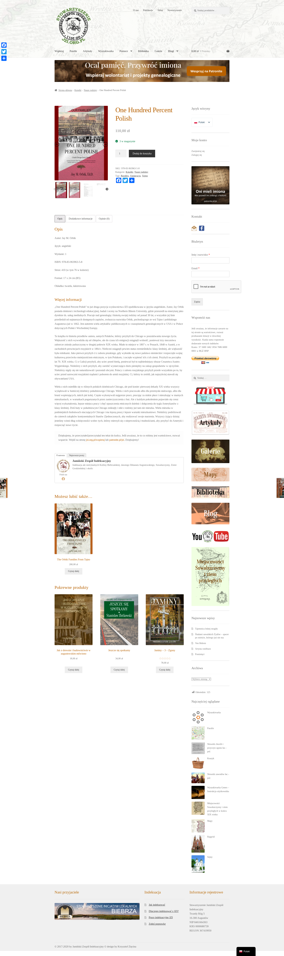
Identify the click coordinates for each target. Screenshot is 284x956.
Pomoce (123, 51)
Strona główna (65, 90)
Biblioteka (143, 51)
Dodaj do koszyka (142, 153)
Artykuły (87, 51)
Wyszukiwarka (106, 51)
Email (195, 268)
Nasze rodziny (90, 90)
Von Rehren (200, 643)
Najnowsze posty (76, 455)
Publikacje (148, 10)
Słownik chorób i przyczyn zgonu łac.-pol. (217, 748)
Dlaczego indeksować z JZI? (164, 911)
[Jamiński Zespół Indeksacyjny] (63, 465)
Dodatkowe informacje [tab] (81, 218)
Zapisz (197, 302)
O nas (136, 10)
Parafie (73, 51)
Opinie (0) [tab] (104, 218)
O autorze (60, 455)
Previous (55, 189)
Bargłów (125, 176)
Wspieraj (59, 51)
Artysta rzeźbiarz (203, 649)
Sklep (160, 10)
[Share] (4, 58)
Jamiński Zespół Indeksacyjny (91, 460)
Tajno (145, 176)
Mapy (210, 821)
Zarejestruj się (198, 151)
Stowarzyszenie (174, 10)
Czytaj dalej (73, 571)
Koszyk (210, 758)
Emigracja (135, 176)
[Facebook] (63, 479)
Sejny (210, 857)
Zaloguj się (196, 155)
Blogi (171, 51)
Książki (77, 90)
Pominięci (199, 654)
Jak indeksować (157, 904)
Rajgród (211, 837)
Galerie (158, 51)
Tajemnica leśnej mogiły (206, 629)
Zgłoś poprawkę (157, 923)
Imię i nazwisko (200, 254)
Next (107, 189)
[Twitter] (4, 51)
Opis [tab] (59, 218)
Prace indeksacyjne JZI (161, 917)
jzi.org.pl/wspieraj (95, 439)
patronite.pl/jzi (116, 439)
